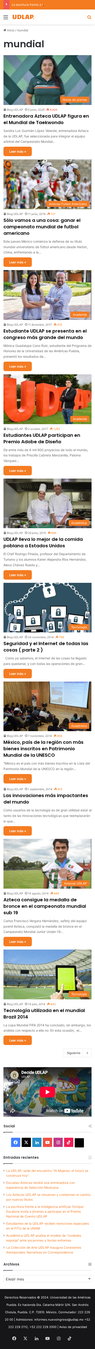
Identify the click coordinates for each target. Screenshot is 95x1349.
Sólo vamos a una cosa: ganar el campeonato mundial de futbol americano (41, 226)
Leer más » (17, 151)
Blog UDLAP (15, 109)
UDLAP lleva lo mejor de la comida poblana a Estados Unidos (43, 542)
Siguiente (73, 1053)
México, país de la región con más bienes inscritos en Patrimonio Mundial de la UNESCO (43, 748)
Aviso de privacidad (73, 1327)
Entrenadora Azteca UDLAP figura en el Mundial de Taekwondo (46, 119)
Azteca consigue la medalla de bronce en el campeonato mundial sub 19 (44, 906)
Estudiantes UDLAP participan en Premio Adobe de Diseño (41, 438)
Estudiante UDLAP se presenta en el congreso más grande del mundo (45, 334)
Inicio (10, 30)
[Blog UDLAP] (23, 17)
